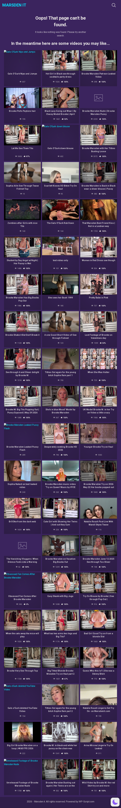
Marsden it (14, 5)
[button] (115, 802)
